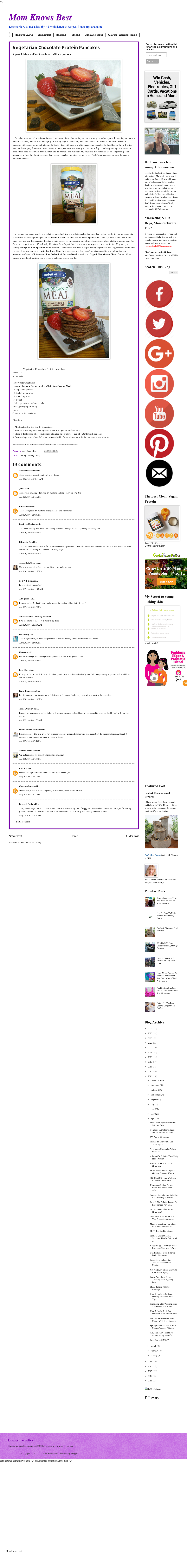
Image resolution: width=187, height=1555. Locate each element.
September (155, 1094)
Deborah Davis (26, 804)
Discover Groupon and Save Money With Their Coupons (163, 1319)
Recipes (61, 34)
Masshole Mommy (27, 470)
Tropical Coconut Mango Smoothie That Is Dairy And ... (163, 1238)
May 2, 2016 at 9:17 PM (29, 794)
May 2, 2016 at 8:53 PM (29, 776)
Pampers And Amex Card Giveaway (161, 1164)
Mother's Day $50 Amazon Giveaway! (161, 1210)
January (154, 1355)
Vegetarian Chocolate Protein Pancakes (163, 1150)
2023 (150, 1042)
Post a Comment (23, 821)
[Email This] (45, 451)
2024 (150, 1037)
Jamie (22, 488)
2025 (150, 1033)
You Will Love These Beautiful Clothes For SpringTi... (163, 1271)
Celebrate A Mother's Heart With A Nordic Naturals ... (163, 1131)
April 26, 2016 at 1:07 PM (30, 496)
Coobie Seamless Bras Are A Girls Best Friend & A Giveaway (167, 990)
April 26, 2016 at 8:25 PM (30, 532)
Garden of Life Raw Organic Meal (83, 237)
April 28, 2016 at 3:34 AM (30, 624)
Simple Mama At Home (30, 729)
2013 (150, 1371)
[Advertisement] (161, 735)
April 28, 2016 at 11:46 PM (30, 699)
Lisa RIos (23, 670)
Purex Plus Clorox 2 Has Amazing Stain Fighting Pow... (161, 1279)
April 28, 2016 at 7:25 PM (30, 660)
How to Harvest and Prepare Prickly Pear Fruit (166, 960)
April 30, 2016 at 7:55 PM (30, 758)
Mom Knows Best (40, 17)
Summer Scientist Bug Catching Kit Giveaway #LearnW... (164, 1196)
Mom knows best (14, 1551)
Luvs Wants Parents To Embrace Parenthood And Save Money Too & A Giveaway (167, 977)
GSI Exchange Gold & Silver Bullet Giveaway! (162, 1254)
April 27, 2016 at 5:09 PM (30, 606)
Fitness (75, 34)
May (153, 1113)
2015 (150, 1361)
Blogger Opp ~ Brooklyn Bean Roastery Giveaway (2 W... (163, 1247)
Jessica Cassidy (26, 708)
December (155, 1080)
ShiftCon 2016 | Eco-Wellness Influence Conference (163, 1179)
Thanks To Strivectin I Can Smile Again (161, 1143)
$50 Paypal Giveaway (159, 1137)
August (154, 1099)
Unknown (23, 652)
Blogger (74, 1453)
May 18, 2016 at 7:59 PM (30, 815)
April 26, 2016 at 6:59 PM (30, 514)
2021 (150, 1052)
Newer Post (15, 836)
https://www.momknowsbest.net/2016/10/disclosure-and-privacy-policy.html (40, 1445)
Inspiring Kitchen (27, 524)
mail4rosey (24, 634)
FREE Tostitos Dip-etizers (161, 1230)
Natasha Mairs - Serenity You (33, 616)
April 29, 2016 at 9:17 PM (30, 740)
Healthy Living (24, 34)
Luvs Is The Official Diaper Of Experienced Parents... (163, 1203)
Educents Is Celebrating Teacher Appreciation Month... (160, 1262)
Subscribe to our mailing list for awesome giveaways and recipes (161, 47)
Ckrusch (23, 768)
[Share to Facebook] (53, 451)
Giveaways (44, 34)
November (155, 1084)
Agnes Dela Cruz (27, 562)
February (155, 1350)
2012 (150, 1375)
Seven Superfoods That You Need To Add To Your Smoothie (166, 900)
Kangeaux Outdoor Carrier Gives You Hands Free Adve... (161, 1188)
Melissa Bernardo (27, 750)
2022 (150, 1047)
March (154, 1345)
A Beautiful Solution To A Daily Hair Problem (164, 1157)
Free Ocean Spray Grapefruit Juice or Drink (162, 1124)
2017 (150, 1071)
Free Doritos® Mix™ (159, 1339)
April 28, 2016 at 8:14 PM (30, 681)
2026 (150, 1028)
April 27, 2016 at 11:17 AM (31, 589)
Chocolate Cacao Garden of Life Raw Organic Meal (45, 386)
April (153, 1118)
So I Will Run (25, 580)
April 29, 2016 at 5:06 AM (30, 720)
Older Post (132, 836)
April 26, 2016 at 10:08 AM (31, 478)
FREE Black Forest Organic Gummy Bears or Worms (162, 1172)
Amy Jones (24, 598)
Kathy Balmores (26, 690)
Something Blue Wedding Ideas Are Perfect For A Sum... (163, 1305)
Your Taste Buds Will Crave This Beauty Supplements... (163, 1217)
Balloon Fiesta (94, 34)
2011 (150, 1380)
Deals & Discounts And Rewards (157, 794)
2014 (150, 1366)
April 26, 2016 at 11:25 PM (30, 571)
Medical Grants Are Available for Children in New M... (163, 1225)
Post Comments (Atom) (31, 842)
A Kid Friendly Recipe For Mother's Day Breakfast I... (163, 1334)
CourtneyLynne (26, 786)
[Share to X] (51, 451)
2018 (150, 1066)
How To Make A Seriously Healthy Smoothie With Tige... (161, 1296)
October (154, 1089)
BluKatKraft (25, 506)
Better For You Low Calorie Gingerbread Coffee (166, 1005)
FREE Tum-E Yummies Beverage (160, 1288)
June (153, 1108)
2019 (150, 1061)
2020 (150, 1057)
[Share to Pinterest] (56, 451)
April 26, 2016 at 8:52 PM (30, 553)
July (153, 1104)
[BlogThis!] (48, 451)
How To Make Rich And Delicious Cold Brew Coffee (163, 1312)
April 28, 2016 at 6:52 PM (30, 642)
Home (74, 836)
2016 (150, 1076)
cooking (23, 455)
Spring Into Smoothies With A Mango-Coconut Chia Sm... (163, 1327)
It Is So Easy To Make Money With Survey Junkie (166, 916)
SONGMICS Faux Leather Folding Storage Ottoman (167, 945)
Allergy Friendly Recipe (122, 34)
